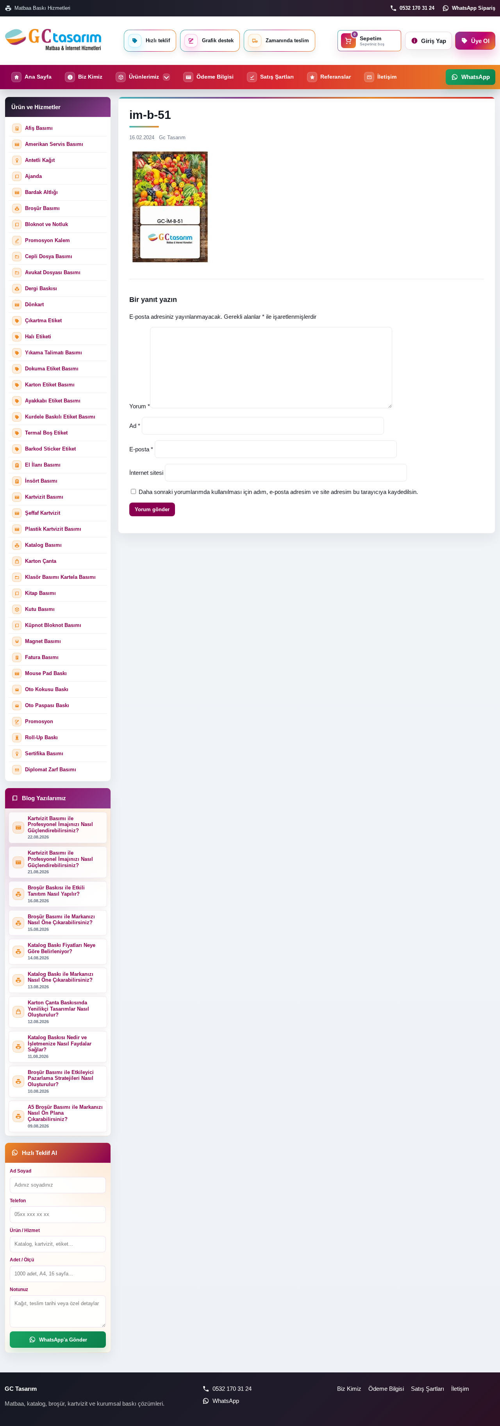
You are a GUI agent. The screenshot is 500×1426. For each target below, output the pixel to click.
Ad (134, 425)
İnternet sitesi (146, 472)
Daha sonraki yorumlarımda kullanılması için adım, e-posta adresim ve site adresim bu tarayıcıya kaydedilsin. (278, 492)
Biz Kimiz (349, 1388)
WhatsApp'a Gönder (63, 1340)
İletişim (460, 1388)
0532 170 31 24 (417, 8)
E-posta (141, 449)
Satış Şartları (427, 1388)
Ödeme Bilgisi (386, 1388)
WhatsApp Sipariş (473, 8)
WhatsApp (225, 1400)
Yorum (139, 406)
